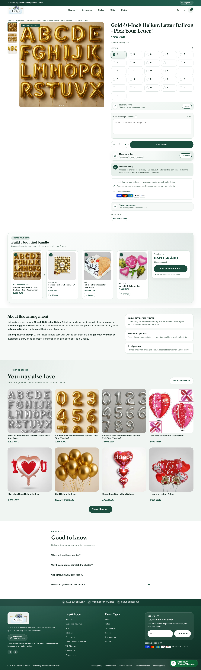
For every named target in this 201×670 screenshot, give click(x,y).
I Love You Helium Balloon (162, 494)
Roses (108, 633)
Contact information (142, 666)
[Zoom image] (61, 64)
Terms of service (125, 666)
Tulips (107, 624)
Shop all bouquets (181, 380)
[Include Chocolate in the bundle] (50, 254)
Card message (119, 117)
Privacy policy (96, 666)
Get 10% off (182, 633)
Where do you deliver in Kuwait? (68, 584)
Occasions (70, 637)
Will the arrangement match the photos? (72, 565)
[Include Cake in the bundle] (86, 254)
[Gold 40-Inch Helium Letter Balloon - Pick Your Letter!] (15, 254)
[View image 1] (59, 105)
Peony (108, 642)
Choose (187, 106)
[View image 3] (63, 105)
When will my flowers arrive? (66, 555)
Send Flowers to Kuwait (75, 642)
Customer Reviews (73, 624)
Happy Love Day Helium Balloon (118, 494)
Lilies (107, 619)
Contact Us (70, 651)
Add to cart (161, 144)
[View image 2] (61, 105)
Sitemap (69, 633)
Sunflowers (110, 628)
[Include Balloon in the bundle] (121, 254)
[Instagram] (10, 652)
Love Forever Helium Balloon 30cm (167, 435)
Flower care (70, 655)
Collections (19, 21)
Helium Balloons (33, 21)
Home (10, 21)
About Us (69, 619)
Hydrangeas (110, 637)
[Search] (178, 10)
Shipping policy (159, 666)
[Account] (184, 10)
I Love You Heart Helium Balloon (24, 494)
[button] (190, 10)
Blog (67, 628)
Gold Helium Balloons (65, 494)
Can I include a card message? (67, 575)
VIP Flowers (70, 646)
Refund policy (110, 666)
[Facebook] (15, 652)
